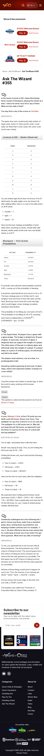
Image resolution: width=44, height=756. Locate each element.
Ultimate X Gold (13, 416)
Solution (4, 397)
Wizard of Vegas (7, 403)
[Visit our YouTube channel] (4, 674)
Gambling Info (7, 693)
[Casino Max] (35, 641)
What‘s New (32, 697)
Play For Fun (7, 697)
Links (30, 693)
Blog (29, 707)
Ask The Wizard (8, 704)
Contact (31, 690)
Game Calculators (9, 690)
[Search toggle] (23, 5)
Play (21, 33)
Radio (30, 700)
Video (30, 704)
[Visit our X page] (9, 674)
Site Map (31, 710)
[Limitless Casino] (9, 641)
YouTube (34, 111)
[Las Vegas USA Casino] (22, 641)
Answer (4, 392)
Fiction (30, 714)
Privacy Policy (22, 753)
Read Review (33, 33)
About (30, 687)
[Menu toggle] (40, 5)
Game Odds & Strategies (12, 687)
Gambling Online (8, 700)
